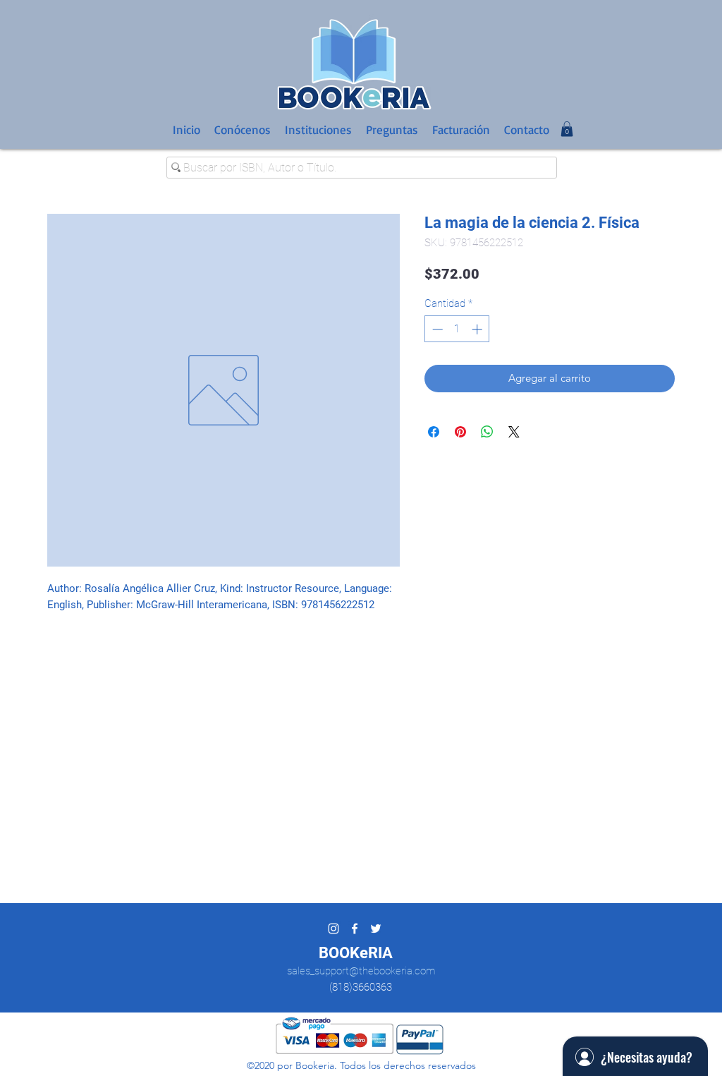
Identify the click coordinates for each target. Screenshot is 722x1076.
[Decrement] (436, 329)
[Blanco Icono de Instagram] (333, 928)
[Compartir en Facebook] (433, 431)
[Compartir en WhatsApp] (487, 431)
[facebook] (355, 928)
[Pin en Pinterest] (460, 431)
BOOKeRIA (356, 953)
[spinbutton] (457, 329)
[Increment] (478, 329)
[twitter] (376, 928)
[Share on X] (514, 431)
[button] (567, 129)
